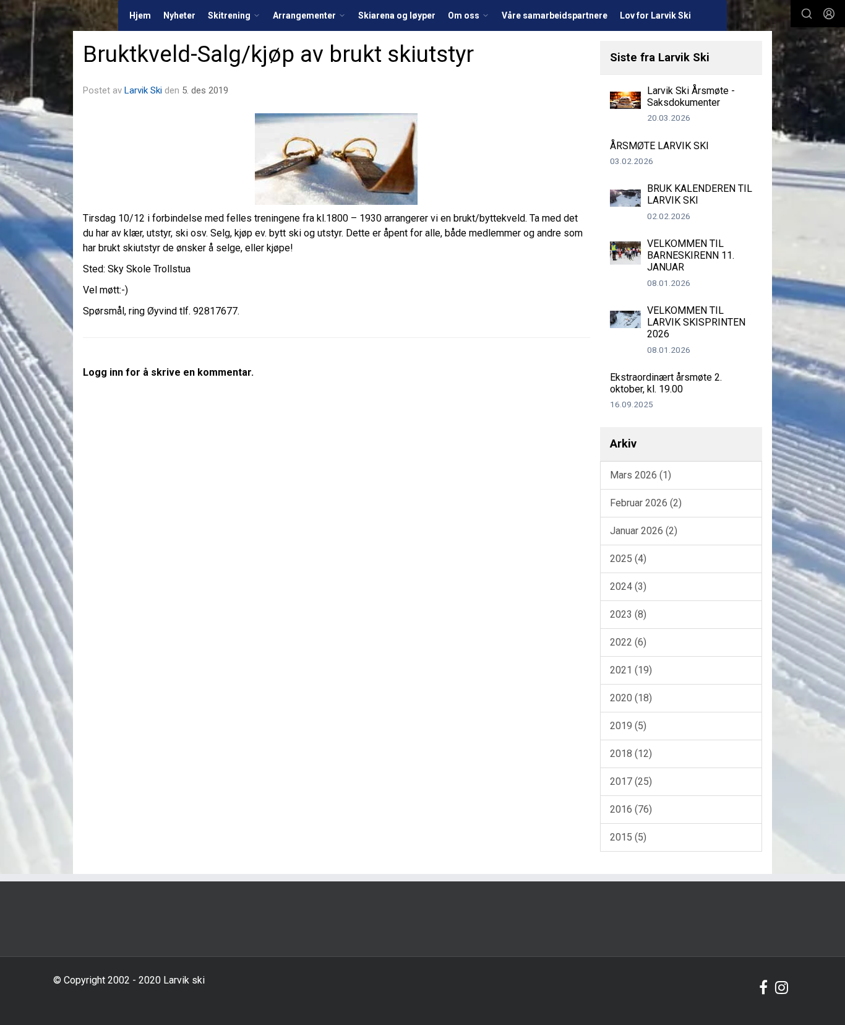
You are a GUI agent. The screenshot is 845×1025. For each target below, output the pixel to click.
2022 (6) (628, 642)
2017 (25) (631, 781)
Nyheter (179, 15)
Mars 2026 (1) (640, 475)
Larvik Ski (143, 90)
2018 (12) (631, 753)
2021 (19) (631, 670)
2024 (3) (628, 586)
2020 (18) (631, 698)
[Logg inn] (829, 13)
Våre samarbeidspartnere (554, 15)
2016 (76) (631, 809)
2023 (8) (628, 614)
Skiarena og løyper (396, 15)
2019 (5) (628, 726)
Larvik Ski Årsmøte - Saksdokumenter (691, 96)
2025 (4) (628, 558)
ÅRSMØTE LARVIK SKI (659, 146)
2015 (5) (628, 837)
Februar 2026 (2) (646, 503)
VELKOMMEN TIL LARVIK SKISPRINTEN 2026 (696, 322)
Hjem (140, 15)
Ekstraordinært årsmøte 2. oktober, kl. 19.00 (666, 383)
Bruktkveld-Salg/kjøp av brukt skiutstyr (278, 54)
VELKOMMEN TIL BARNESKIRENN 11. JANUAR (690, 255)
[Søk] (807, 13)
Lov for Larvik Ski (655, 15)
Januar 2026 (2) (643, 531)
